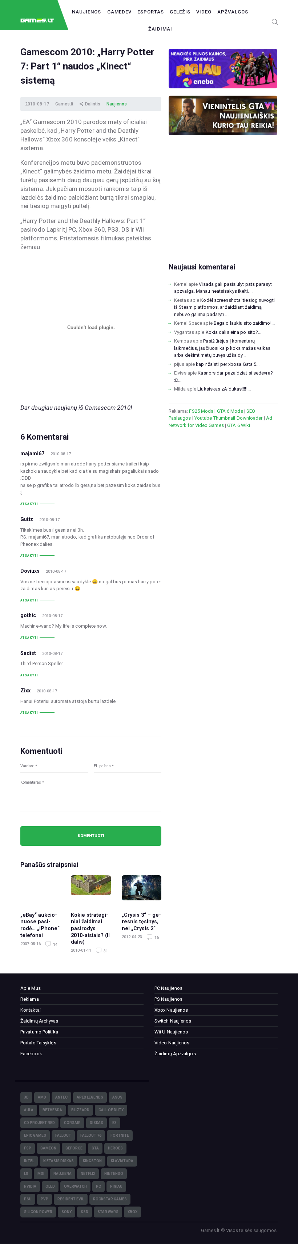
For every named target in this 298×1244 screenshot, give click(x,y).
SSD (84, 1212)
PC (98, 1186)
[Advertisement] (223, 210)
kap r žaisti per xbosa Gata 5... (227, 364)
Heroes (115, 1148)
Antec (61, 1097)
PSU (28, 1199)
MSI (40, 1174)
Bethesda (52, 1110)
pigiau (116, 1186)
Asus (117, 1097)
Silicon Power (38, 1212)
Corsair (72, 1123)
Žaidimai (160, 29)
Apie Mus (30, 988)
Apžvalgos (232, 12)
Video (204, 12)
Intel (29, 1161)
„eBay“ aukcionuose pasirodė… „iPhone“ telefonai (40, 925)
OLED (50, 1186)
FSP (27, 1148)
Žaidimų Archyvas (39, 1021)
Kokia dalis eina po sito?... (234, 332)
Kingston (92, 1161)
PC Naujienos (168, 988)
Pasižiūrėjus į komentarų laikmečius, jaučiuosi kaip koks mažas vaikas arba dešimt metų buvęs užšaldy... (222, 348)
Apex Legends (90, 1097)
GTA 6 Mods (230, 411)
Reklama (29, 999)
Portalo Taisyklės (38, 1042)
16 (156, 937)
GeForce (73, 1148)
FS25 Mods (201, 411)
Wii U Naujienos (171, 1032)
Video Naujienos (172, 1042)
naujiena (62, 1174)
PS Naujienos (168, 999)
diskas (96, 1123)
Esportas (150, 12)
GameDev (119, 12)
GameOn (48, 1148)
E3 (114, 1123)
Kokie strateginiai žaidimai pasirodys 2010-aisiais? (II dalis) (90, 928)
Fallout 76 (90, 1135)
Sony (66, 1212)
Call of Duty (111, 1110)
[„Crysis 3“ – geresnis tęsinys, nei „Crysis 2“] (141, 889)
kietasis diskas (58, 1161)
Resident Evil (70, 1199)
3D (26, 1097)
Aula (28, 1110)
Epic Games (35, 1135)
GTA (95, 1148)
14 (54, 944)
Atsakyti (29, 504)
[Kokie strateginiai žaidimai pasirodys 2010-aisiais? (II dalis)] (90, 889)
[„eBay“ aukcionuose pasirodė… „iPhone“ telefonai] (40, 889)
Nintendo (113, 1174)
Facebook (31, 1053)
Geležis (180, 12)
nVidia (30, 1186)
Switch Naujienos (173, 1021)
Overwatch (75, 1186)
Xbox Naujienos (171, 1010)
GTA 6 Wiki (238, 425)
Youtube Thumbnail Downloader (228, 418)
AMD (42, 1097)
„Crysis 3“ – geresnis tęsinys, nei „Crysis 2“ (141, 921)
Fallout (63, 1135)
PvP (44, 1199)
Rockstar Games (110, 1199)
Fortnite (119, 1135)
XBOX (132, 1212)
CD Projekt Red (39, 1123)
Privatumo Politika (39, 1032)
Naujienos (86, 12)
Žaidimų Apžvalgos (175, 1053)
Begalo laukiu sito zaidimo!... (244, 323)
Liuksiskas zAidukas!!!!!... (224, 389)
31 (105, 951)
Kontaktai (30, 1010)
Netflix (88, 1174)
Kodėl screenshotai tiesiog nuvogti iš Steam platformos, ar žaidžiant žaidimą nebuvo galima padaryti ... (224, 307)
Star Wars (107, 1212)
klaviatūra (122, 1161)
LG (26, 1174)
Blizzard (80, 1110)
